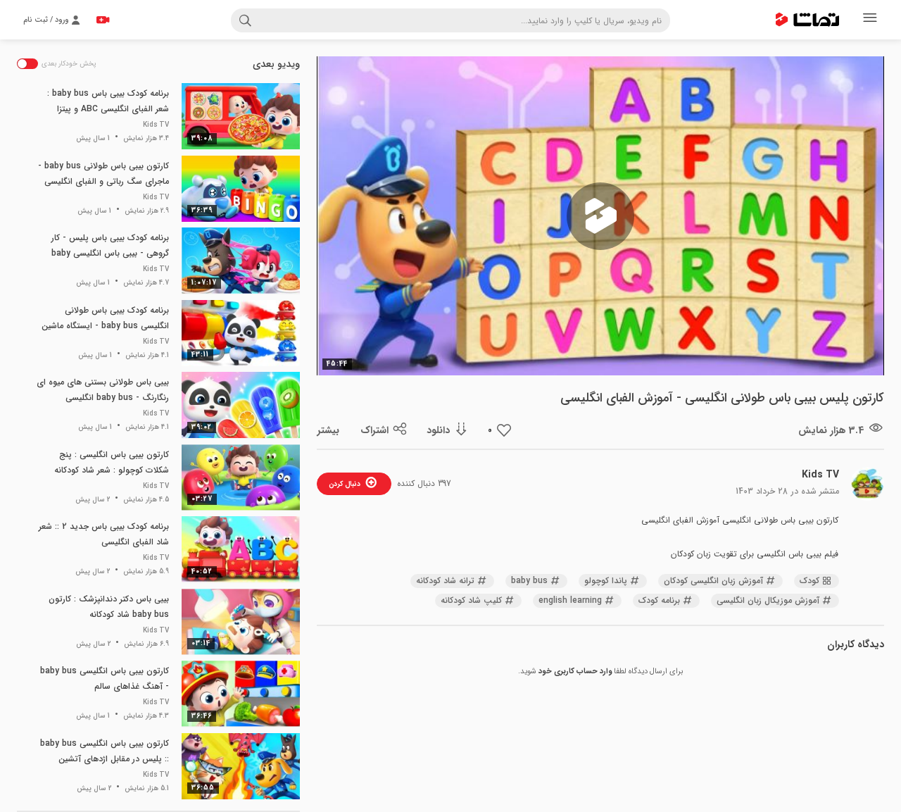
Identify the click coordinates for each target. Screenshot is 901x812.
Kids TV (820, 474)
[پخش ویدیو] (600, 216)
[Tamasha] (807, 19)
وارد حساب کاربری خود (575, 671)
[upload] (103, 19)
